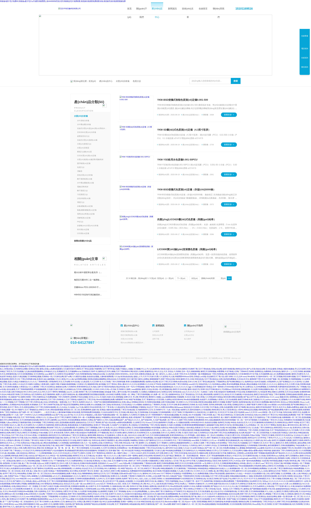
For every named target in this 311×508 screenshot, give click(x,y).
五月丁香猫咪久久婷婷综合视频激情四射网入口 (174, 443)
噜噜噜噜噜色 (87, 473)
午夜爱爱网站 (187, 473)
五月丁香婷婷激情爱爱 (24, 389)
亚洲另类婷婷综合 (176, 435)
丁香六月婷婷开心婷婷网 (66, 397)
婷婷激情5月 (232, 374)
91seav (148, 422)
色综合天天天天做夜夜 (233, 394)
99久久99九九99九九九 (32, 392)
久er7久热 (79, 407)
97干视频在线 (103, 433)
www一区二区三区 (35, 466)
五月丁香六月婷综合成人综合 (36, 402)
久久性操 (262, 456)
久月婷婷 (177, 371)
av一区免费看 (219, 440)
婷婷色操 (14, 456)
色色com (40, 463)
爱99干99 (6, 507)
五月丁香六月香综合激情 (219, 476)
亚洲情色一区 (47, 376)
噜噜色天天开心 (212, 450)
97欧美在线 (235, 389)
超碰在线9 (276, 450)
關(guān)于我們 (141, 11)
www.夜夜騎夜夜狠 (168, 397)
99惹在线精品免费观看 (287, 415)
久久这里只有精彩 (181, 499)
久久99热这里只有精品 (214, 397)
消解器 (79, 171)
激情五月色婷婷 (297, 499)
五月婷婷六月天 (74, 496)
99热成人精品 (31, 481)
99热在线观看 (293, 402)
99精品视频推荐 (166, 468)
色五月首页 (282, 476)
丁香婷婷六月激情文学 (136, 476)
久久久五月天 (79, 415)
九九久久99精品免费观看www (43, 415)
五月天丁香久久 (269, 443)
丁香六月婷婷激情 (82, 448)
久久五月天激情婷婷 (255, 422)
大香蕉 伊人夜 (121, 435)
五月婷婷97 (158, 410)
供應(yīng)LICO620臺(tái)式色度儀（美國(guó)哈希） (186, 219)
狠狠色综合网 (243, 502)
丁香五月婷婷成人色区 (50, 422)
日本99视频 (36, 422)
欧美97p (289, 435)
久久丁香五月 (73, 402)
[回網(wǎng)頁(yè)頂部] (305, 39)
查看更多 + (229, 115)
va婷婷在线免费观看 (124, 422)
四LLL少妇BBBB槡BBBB (107, 466)
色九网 (241, 433)
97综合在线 (240, 392)
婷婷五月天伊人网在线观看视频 (51, 410)
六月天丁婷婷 (176, 412)
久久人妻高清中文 (18, 507)
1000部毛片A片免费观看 (172, 466)
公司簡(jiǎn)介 (189, 331)
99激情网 (97, 369)
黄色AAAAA (111, 379)
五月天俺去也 (74, 463)
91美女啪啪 (204, 476)
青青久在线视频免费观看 (135, 382)
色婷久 (66, 438)
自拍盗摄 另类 (109, 392)
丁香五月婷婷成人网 (219, 374)
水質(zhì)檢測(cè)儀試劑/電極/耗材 (90, 159)
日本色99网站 (221, 443)
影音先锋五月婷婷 (91, 499)
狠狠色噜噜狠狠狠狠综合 (111, 402)
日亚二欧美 (121, 484)
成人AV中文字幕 (189, 461)
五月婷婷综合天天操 (205, 433)
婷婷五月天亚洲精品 (30, 433)
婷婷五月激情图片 (108, 440)
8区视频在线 (167, 389)
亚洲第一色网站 (127, 502)
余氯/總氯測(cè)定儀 (85, 206)
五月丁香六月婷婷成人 (56, 399)
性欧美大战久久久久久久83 (170, 369)
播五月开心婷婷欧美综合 (9, 420)
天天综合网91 (237, 450)
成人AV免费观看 (103, 430)
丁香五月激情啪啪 (171, 481)
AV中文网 (159, 453)
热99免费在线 (165, 417)
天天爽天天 (188, 471)
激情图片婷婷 (58, 504)
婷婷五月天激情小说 (93, 502)
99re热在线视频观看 (191, 399)
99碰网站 (133, 440)
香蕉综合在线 (228, 458)
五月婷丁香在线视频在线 (281, 504)
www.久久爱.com (285, 484)
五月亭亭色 (261, 438)
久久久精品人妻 (91, 466)
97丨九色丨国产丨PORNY (21, 415)
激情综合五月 (283, 384)
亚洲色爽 (285, 479)
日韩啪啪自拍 (78, 489)
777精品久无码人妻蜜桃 (28, 476)
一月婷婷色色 (241, 430)
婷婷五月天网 (175, 433)
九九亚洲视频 (286, 473)
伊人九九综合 (62, 407)
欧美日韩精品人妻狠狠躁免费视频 (195, 466)
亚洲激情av (294, 456)
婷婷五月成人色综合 (26, 456)
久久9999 (209, 484)
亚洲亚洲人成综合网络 (297, 443)
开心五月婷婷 (266, 504)
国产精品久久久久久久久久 (221, 486)
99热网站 (219, 435)
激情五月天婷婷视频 (208, 371)
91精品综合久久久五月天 (225, 496)
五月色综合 (199, 417)
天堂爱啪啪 (212, 399)
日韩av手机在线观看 (217, 473)
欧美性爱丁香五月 (86, 471)
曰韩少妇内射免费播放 (227, 379)
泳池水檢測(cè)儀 (83, 198)
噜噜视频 (62, 392)
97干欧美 (157, 384)
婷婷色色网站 (29, 407)
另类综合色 (96, 440)
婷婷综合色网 (85, 405)
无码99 (211, 405)
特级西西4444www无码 (184, 376)
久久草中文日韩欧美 (108, 448)
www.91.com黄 (72, 392)
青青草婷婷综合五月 (84, 387)
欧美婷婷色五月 (270, 422)
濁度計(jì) (80, 202)
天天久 (5, 491)
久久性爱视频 (63, 443)
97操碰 (26, 399)
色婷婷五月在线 (224, 422)
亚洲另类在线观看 (270, 476)
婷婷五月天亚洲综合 (258, 496)
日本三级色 (106, 405)
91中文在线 (75, 382)
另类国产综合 (13, 476)
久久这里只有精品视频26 (260, 389)
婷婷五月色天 (16, 433)
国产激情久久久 (19, 481)
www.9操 (57, 468)
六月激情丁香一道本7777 (193, 481)
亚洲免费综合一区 (124, 448)
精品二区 (293, 479)
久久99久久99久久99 (100, 389)
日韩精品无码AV (138, 402)
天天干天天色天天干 (209, 494)
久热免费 (123, 476)
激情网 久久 (143, 443)
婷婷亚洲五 (278, 428)
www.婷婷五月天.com (39, 479)
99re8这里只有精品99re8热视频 (21, 491)
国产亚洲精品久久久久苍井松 (290, 382)
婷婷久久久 (183, 402)
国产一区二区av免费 (163, 504)
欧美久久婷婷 (139, 371)
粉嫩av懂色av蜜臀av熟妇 (253, 450)
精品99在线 (120, 387)
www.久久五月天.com (253, 412)
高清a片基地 (254, 435)
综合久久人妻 (14, 425)
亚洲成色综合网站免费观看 (223, 481)
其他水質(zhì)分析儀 (85, 175)
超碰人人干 (138, 376)
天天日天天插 (262, 458)
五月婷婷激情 (223, 445)
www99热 (252, 458)
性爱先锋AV (65, 435)
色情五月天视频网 (278, 440)
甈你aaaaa (178, 407)
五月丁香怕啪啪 (120, 491)
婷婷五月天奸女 (226, 425)
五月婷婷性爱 (272, 387)
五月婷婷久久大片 (206, 440)
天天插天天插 (15, 463)
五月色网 (66, 382)
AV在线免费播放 (74, 420)
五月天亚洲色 (98, 468)
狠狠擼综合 (297, 484)
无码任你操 (287, 412)
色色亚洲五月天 (163, 486)
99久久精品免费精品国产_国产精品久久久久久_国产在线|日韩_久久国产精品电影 (136, 420)
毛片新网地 (172, 445)
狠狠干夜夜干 (252, 405)
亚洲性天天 (115, 476)
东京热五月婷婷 (212, 479)
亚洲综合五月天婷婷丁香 (18, 499)
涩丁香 (72, 438)
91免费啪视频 (51, 397)
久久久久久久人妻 (113, 456)
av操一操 (78, 484)
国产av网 (67, 376)
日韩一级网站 (133, 456)
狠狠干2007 (176, 504)
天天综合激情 (95, 448)
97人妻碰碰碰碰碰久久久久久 (69, 476)
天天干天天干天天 (250, 479)
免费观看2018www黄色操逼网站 (127, 458)
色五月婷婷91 (36, 394)
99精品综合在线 (98, 374)
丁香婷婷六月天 (46, 461)
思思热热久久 (103, 463)
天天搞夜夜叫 (110, 435)
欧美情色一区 (5, 397)
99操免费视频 (298, 468)
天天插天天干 (234, 484)
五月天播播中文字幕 (120, 461)
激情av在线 (44, 369)
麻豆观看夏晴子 (274, 445)
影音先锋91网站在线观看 (233, 397)
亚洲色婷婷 (258, 476)
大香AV (240, 410)
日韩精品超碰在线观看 (294, 394)
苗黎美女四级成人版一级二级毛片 (152, 374)
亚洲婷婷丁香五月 (152, 417)
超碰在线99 (229, 473)
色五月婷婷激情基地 (83, 374)
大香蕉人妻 (81, 502)
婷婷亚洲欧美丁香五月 (197, 438)
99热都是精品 (203, 468)
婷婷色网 (218, 405)
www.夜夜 (195, 440)
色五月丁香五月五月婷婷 (168, 382)
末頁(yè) (194, 278)
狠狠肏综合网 (61, 387)
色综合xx (284, 402)
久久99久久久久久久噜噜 (203, 471)
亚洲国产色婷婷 (232, 402)
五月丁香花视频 (112, 473)
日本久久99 (192, 382)
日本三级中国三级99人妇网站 (137, 379)
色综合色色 (297, 476)
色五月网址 (74, 471)
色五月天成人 (51, 412)
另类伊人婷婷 (69, 433)
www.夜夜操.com (274, 405)
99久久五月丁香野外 (50, 392)
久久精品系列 (119, 407)
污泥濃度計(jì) (82, 194)
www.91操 (208, 417)
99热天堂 (16, 417)
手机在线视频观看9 (245, 466)
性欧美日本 (201, 412)
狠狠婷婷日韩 (92, 384)
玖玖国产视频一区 (273, 379)
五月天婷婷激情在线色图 (29, 420)
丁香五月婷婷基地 (183, 440)
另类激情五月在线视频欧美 (294, 420)
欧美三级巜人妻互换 (270, 484)
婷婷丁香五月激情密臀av (77, 494)
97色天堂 (271, 489)
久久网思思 (289, 494)
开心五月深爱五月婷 (302, 369)
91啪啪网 (180, 397)
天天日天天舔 (5, 392)
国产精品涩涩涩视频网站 (69, 405)
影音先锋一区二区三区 (294, 496)
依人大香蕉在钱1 (6, 369)
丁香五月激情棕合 (11, 412)
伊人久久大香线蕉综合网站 (120, 428)
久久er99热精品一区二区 (253, 425)
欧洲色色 (96, 461)
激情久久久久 (21, 461)
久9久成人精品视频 (7, 453)
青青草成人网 (294, 461)
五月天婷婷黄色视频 (96, 392)
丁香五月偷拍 (210, 443)
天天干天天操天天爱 (150, 376)
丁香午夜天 (34, 440)
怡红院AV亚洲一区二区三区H (128, 466)
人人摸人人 (170, 374)
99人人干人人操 (153, 484)
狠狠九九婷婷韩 (278, 392)
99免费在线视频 (229, 448)
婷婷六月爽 (115, 471)
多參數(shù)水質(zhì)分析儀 (87, 226)
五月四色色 (26, 445)
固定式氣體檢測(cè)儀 (129, 335)
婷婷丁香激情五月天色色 (216, 438)
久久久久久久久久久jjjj (182, 387)
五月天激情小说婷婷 (113, 479)
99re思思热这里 (176, 486)
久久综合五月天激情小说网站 (28, 384)
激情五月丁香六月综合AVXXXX (90, 481)
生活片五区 (134, 374)
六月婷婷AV (71, 387)
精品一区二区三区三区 (279, 389)
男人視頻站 (133, 425)
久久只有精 (106, 382)
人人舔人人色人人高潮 (168, 430)
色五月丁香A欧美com (108, 484)
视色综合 (100, 435)
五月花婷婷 (121, 379)
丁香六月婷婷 (253, 430)
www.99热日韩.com (23, 479)
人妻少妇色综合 (21, 453)
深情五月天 (296, 412)
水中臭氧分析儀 (83, 121)
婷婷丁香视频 (65, 445)
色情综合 (164, 428)
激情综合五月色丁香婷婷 (278, 471)
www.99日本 (62, 420)
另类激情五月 (102, 450)
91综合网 (110, 504)
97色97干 (75, 453)
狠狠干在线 (300, 399)
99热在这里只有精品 (176, 428)
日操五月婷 (216, 461)
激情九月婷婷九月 (129, 433)
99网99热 (92, 438)
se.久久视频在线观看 (181, 422)
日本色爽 (32, 463)
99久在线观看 (132, 392)
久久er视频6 (137, 405)
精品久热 (133, 412)
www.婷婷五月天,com (91, 484)
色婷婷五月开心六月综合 (231, 461)
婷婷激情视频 (46, 453)
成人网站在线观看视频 (48, 443)
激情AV (145, 473)
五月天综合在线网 (292, 392)
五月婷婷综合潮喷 (20, 369)
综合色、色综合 (222, 489)
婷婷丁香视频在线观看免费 (264, 453)
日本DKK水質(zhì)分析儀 (86, 132)
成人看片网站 (218, 471)
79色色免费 (299, 445)
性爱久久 (287, 410)
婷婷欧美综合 (282, 422)
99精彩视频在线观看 (111, 438)
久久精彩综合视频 (79, 376)
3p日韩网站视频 (80, 379)
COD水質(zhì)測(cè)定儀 (86, 156)
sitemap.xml (236, 358)
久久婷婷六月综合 (210, 445)
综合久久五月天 (6, 481)
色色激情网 (228, 407)
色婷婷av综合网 (152, 382)
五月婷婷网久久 (156, 489)
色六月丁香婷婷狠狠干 (153, 415)
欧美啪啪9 (34, 405)
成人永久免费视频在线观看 (280, 374)
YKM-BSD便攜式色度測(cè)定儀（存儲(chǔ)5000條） (186, 189)
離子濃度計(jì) (82, 191)
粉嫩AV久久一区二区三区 (191, 504)
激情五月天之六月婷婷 (89, 476)
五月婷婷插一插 (194, 374)
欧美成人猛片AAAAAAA (124, 445)
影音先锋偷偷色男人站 (234, 440)
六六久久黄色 (60, 379)
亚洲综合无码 (166, 392)
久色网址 (168, 399)
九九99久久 (100, 479)
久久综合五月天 (28, 450)
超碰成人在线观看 (126, 481)
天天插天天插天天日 (107, 397)
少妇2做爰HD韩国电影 (162, 438)
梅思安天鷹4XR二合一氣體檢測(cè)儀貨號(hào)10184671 (90, 280)
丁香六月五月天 (304, 479)
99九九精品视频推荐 (212, 420)
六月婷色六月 (81, 384)
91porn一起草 (190, 502)
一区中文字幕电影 (250, 420)
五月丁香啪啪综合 (31, 410)
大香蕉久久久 (40, 417)
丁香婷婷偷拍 (191, 468)
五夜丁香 (68, 489)
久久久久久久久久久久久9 (278, 481)
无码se (265, 481)
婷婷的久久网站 (87, 420)
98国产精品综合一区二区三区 (132, 468)
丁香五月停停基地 (180, 453)
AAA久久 (120, 494)
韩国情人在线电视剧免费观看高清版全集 (47, 438)
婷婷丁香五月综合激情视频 (287, 502)
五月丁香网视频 (91, 428)
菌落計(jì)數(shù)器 (84, 152)
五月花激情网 (264, 374)
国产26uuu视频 (68, 499)
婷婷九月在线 (219, 428)
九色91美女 (292, 433)
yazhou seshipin (271, 399)
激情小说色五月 (193, 389)
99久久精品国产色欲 (173, 476)
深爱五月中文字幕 (70, 491)
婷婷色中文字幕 (17, 438)
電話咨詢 (304, 48)
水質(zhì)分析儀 (122, 81)
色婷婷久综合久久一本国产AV (90, 402)
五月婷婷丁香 (71, 507)
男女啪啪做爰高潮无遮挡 (74, 450)
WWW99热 (44, 430)
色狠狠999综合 (174, 394)
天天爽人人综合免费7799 (155, 476)
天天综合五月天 (243, 379)
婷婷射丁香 (83, 392)
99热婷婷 (201, 450)
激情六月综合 (305, 456)
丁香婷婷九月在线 (159, 405)
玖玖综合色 (163, 445)
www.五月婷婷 (15, 445)
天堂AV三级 (278, 463)
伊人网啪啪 (266, 494)
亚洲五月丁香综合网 (101, 425)
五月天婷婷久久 (225, 450)
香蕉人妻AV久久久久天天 (127, 384)
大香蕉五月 (294, 458)
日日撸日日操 (264, 430)
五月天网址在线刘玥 (185, 430)
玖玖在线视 (79, 499)
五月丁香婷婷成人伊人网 (136, 484)
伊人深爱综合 (248, 387)
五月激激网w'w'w (74, 371)
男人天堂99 (183, 494)
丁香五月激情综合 (38, 397)
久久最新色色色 (116, 486)
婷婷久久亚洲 (85, 453)
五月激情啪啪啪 (295, 379)
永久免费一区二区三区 (158, 394)
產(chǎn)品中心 (157, 11)
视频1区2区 (284, 397)
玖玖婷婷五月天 (170, 440)
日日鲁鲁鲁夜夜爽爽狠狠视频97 (193, 425)
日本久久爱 (63, 463)
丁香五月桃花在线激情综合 (227, 466)
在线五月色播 (53, 486)
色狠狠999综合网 (168, 384)
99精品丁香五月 (6, 371)
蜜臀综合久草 (9, 494)
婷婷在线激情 (297, 410)
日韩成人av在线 (200, 376)
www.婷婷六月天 (46, 504)
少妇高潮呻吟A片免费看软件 (300, 389)
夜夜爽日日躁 (236, 417)
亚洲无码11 (297, 428)
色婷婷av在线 (97, 443)
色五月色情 (157, 471)
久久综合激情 (139, 481)
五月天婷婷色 (39, 374)
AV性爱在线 (52, 402)
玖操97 (124, 456)
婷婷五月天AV (304, 397)
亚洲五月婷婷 (156, 479)
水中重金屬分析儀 (84, 124)
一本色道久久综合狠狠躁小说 (254, 473)
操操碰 (111, 445)
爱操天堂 (40, 448)
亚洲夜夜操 (62, 494)
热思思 (279, 425)
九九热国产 (114, 425)
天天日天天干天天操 (225, 412)
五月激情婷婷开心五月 (144, 410)
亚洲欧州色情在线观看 (88, 463)
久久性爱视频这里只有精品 (201, 387)
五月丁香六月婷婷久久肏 (44, 502)
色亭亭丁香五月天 (9, 473)
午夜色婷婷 (126, 499)
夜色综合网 (115, 417)
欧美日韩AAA (178, 399)
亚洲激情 (152, 443)
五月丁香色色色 (204, 369)
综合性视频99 (58, 450)
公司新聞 (155, 331)
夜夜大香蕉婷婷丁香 (136, 417)
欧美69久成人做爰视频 (45, 379)
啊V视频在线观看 (138, 448)
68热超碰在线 (134, 504)
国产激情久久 (99, 420)
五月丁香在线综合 (211, 379)
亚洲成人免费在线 (149, 486)
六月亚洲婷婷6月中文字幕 (248, 374)
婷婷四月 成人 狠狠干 (221, 417)
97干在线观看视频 (266, 499)
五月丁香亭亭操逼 (28, 417)
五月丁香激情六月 (255, 443)
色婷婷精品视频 (66, 456)
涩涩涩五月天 (280, 435)
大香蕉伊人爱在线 (13, 440)
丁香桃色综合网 (150, 463)
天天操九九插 (159, 450)
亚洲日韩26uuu (272, 456)
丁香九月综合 (5, 435)
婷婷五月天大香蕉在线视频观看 (146, 445)
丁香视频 (302, 387)
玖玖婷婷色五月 (143, 433)
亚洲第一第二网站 (128, 394)
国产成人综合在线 (108, 422)
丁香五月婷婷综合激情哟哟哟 (24, 458)
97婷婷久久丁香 (201, 489)
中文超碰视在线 (216, 458)
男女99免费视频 (233, 384)
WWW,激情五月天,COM (185, 379)
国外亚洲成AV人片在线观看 (200, 410)
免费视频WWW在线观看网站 (141, 471)
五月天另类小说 (49, 466)
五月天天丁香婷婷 (94, 422)
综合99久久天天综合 (273, 448)
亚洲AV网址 (262, 445)
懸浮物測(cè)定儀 (83, 163)
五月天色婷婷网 (103, 486)
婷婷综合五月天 (99, 473)
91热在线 (270, 486)
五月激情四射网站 (86, 425)
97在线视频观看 (40, 389)
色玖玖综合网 (234, 494)
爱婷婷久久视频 (154, 397)
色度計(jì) (80, 167)
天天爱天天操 (294, 384)
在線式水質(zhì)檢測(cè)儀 (87, 140)
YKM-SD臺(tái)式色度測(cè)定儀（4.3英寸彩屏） (184, 129)
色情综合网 (34, 399)
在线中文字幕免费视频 (144, 438)
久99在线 (211, 489)
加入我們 (187, 339)
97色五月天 (237, 456)
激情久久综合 (147, 389)
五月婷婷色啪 (143, 412)
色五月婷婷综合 (227, 415)
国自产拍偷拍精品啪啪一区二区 (110, 415)
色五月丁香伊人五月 (15, 407)
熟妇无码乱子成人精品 (50, 445)
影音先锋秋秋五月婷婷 (186, 405)
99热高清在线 (146, 502)
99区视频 (286, 463)
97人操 (304, 435)
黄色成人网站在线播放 (248, 384)
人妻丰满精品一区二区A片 (205, 435)
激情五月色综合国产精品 (263, 394)
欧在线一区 (157, 389)
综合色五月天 (87, 468)
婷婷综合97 (252, 438)
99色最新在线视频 (169, 471)
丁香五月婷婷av (188, 489)
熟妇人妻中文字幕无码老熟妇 (104, 387)
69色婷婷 (257, 466)
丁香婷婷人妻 (109, 458)
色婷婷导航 (208, 481)
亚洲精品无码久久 (239, 405)
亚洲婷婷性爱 (305, 392)
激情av (264, 466)
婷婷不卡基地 (293, 422)
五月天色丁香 (18, 428)
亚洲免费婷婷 (86, 410)
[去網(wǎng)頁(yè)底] (305, 72)
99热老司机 (203, 384)
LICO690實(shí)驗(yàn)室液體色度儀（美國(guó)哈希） (187, 249)
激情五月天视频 (219, 402)
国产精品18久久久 (42, 456)
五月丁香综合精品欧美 (206, 382)
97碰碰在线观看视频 (67, 384)
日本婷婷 (35, 430)
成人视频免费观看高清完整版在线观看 (90, 394)
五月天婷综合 (25, 394)
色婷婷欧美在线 (77, 445)
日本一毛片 (186, 371)
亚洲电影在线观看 (78, 486)
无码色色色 (177, 392)
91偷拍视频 (13, 430)
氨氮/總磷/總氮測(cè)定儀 (86, 210)
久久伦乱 (238, 473)
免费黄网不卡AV (121, 399)
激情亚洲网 (91, 435)
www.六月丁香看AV (163, 473)
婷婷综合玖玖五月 (149, 494)
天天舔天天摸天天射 (54, 389)
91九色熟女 (63, 496)
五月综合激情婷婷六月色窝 (162, 422)
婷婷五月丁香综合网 (151, 468)
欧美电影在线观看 (231, 502)
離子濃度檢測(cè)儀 (84, 179)
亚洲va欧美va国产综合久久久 (130, 473)
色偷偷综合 (147, 405)
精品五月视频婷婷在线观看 (236, 438)
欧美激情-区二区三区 (31, 489)
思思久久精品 (13, 382)
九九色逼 (254, 428)
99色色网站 (21, 473)
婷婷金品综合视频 (250, 410)
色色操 (44, 496)
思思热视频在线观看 (67, 422)
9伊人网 (126, 486)
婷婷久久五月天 (213, 463)
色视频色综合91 (154, 392)
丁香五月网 (117, 443)
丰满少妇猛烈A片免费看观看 (224, 392)
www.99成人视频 (114, 499)
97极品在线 (34, 443)
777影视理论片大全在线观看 (151, 466)
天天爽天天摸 (247, 417)
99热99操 (267, 450)
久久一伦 (87, 443)
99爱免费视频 (40, 428)
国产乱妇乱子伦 (225, 479)
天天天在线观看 (231, 399)
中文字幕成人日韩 (231, 371)
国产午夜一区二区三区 (213, 448)
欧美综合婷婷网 (305, 453)
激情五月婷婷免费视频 (165, 463)
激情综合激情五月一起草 (298, 481)
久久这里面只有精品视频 (87, 491)
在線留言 (203, 8)
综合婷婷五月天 (255, 481)
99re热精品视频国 (208, 504)
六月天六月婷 (304, 430)
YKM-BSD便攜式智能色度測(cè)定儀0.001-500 (182, 99)
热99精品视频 (238, 425)
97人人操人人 (270, 491)
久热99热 (67, 504)
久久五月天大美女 (132, 430)
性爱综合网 (293, 491)
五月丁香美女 (111, 384)
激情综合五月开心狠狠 (106, 371)
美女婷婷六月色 (300, 448)
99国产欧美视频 (135, 399)
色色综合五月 (242, 422)
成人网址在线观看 (122, 440)
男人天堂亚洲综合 (229, 410)
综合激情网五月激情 (105, 491)
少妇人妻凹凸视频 (273, 473)
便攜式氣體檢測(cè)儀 (129, 331)
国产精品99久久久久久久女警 (286, 453)
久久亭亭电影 (189, 435)
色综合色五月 (193, 453)
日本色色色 (276, 371)
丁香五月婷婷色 (182, 384)
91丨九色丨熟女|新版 (171, 410)
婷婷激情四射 (251, 448)
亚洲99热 (231, 430)
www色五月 (193, 384)
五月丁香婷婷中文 (303, 376)
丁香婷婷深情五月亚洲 (190, 476)
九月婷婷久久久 (123, 489)
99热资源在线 (185, 496)
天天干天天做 (277, 412)
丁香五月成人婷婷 (9, 384)
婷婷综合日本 (240, 369)
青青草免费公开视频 (18, 484)
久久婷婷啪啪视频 (45, 476)
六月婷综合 (193, 445)
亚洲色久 (141, 440)
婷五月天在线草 (149, 453)
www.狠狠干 (49, 374)
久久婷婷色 (76, 468)
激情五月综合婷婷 (145, 456)
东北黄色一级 (100, 456)
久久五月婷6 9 (95, 382)
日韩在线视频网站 (287, 445)
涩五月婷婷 (25, 440)
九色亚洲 (265, 461)
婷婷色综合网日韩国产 (43, 450)
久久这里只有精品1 (196, 448)
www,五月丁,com (115, 463)
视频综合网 (203, 453)
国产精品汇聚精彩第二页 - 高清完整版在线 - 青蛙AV (186, 456)
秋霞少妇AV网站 (167, 407)
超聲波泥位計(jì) (83, 136)
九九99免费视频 (260, 387)
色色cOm (257, 415)
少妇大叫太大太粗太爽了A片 (138, 435)
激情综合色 (272, 458)
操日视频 (102, 384)
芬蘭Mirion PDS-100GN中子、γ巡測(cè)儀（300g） (90, 287)
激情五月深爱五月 (298, 374)
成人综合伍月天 (217, 491)
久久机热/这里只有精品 (278, 433)
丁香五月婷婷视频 (142, 394)
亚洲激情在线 (104, 476)
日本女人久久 (94, 397)
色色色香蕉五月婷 (73, 458)
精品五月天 (10, 479)
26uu (181, 481)
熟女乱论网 (260, 369)
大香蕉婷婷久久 (272, 382)
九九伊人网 (272, 468)
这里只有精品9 (16, 392)
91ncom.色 (287, 428)
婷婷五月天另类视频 (276, 466)
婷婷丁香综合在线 (168, 379)
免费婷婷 (267, 371)
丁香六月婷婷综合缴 (273, 417)
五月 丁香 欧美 (107, 407)
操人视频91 (159, 481)
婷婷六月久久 (237, 479)
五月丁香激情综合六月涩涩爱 (153, 399)
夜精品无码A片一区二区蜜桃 (27, 486)
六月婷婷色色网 (90, 489)
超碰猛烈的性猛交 (282, 489)
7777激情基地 (58, 461)
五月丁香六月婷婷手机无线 (49, 405)
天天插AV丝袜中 (69, 369)
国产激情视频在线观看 (258, 489)
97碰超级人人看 (91, 415)
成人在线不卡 (91, 486)
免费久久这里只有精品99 (65, 394)
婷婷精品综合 (58, 484)
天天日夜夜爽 (17, 489)
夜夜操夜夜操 (73, 425)
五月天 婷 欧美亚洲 (55, 433)
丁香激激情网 (53, 496)
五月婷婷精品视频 (34, 376)
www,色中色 (68, 415)
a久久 (55, 476)
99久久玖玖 (257, 484)
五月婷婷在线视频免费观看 (85, 479)
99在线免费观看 (222, 504)
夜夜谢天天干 (200, 428)
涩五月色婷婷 (239, 412)
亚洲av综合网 (216, 369)
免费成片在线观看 (203, 486)
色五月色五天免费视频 (259, 402)
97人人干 (144, 369)
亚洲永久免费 (199, 443)
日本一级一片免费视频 (86, 417)
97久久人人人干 (279, 438)
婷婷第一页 (266, 412)
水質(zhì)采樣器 (83, 148)
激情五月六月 (299, 494)
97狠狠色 (142, 407)
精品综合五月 (192, 491)
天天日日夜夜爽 (235, 504)
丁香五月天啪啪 (6, 417)
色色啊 (304, 412)
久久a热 (180, 471)
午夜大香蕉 (200, 397)
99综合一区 (54, 456)
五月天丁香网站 (270, 425)
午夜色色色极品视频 (171, 415)
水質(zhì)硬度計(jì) (84, 144)
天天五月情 (204, 407)
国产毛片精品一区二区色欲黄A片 (21, 502)
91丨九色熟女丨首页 (205, 392)
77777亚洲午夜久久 (282, 486)
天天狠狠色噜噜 (137, 463)
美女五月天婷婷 (115, 433)
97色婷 (285, 461)
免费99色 (124, 417)
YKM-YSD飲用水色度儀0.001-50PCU (177, 159)
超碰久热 (303, 407)
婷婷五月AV (149, 481)
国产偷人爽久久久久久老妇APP (203, 496)
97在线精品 (176, 473)
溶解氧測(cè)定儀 (83, 218)
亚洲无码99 (246, 504)
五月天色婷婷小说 (112, 496)
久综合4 (3, 394)
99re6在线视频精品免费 (105, 399)
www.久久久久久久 (189, 392)
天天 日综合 (168, 371)
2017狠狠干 (19, 410)
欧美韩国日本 (187, 479)
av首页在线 (41, 481)
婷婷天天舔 (262, 405)
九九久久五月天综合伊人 (61, 453)
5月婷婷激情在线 (230, 491)
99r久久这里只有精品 (46, 471)
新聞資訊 (172, 8)
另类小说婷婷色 (40, 491)
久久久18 (291, 399)
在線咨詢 (304, 58)
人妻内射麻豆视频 (64, 412)
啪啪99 (163, 425)
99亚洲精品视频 (33, 461)
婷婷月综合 (31, 448)
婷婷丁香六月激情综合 (164, 491)
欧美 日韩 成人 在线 (29, 471)
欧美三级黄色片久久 (256, 399)
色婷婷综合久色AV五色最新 (255, 382)
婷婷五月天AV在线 (180, 389)
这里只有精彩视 (228, 369)
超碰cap (307, 394)
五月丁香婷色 (71, 399)
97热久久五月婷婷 (179, 458)
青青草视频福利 (6, 399)
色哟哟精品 (293, 397)
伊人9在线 (183, 415)
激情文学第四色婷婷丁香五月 (267, 407)
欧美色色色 (116, 405)
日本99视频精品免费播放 (257, 468)
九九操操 (71, 407)
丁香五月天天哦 (278, 494)
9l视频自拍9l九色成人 (217, 468)
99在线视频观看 (147, 450)
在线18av (168, 461)
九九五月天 (7, 489)
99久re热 (267, 440)
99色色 (233, 422)
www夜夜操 (136, 389)
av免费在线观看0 (55, 369)
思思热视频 (306, 417)
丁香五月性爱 (207, 415)
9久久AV (152, 473)
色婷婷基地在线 (245, 402)
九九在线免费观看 (68, 428)
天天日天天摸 (190, 397)
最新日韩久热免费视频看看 (167, 494)
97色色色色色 (247, 394)
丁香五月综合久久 (269, 502)
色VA (128, 491)
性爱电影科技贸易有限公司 (288, 387)
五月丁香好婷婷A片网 (124, 371)
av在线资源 (248, 453)
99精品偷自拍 (303, 433)
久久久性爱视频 (304, 450)
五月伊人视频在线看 (83, 389)
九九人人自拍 (262, 471)
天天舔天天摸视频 (174, 425)
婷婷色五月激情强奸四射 (21, 422)
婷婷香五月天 (78, 456)
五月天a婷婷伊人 (259, 486)
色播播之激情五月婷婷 (294, 440)
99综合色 (126, 443)
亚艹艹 (5, 502)
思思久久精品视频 (19, 376)
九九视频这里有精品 (203, 461)
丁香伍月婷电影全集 (28, 379)
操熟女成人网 (18, 399)
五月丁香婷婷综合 (98, 453)
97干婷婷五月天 (180, 491)
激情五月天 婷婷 (282, 443)
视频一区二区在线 (146, 496)
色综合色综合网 (175, 489)
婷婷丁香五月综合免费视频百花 (226, 433)
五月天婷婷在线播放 (10, 387)
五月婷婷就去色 (200, 479)
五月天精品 (124, 496)
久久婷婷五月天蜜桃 (136, 415)
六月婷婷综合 (297, 438)
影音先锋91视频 (289, 376)
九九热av (50, 417)
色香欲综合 (25, 443)
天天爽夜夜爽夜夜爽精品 (229, 463)
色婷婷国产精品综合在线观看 (95, 504)
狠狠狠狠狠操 (155, 458)
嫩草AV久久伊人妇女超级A (246, 471)
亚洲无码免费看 (87, 496)
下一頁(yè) (181, 278)
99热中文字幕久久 (46, 440)
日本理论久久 (137, 499)
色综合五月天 (69, 484)
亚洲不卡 (112, 494)
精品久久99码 (230, 471)
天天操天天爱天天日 (232, 435)
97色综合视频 (82, 397)
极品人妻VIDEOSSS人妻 (292, 425)
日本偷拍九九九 (50, 371)
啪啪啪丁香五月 (287, 448)
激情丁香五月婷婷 (186, 420)
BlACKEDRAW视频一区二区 (231, 420)
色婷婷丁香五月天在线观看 (199, 499)
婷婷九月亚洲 (41, 458)
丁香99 (269, 438)
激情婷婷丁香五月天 (257, 379)
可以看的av (226, 389)
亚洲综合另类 (33, 369)
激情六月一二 (286, 371)
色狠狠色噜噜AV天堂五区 (149, 430)
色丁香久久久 (173, 420)
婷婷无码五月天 (54, 435)
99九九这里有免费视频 (111, 502)
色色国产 (203, 399)
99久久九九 (158, 371)
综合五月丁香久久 (153, 407)
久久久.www (274, 397)
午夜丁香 (134, 443)
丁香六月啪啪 (276, 479)
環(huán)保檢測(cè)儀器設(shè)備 (133, 343)
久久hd (185, 448)
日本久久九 (165, 433)
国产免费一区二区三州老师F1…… (32, 412)
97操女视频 (43, 433)
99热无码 (57, 440)
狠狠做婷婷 (245, 389)
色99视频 (284, 379)
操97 (200, 445)
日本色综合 (249, 415)
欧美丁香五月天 (181, 374)
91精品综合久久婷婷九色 (253, 440)
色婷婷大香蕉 (99, 496)
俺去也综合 (250, 407)
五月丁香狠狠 (19, 402)
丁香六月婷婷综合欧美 (289, 450)
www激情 (260, 448)
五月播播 (137, 369)
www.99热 (100, 489)
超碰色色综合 (81, 422)
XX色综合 (212, 466)
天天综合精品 (126, 405)
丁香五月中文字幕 (77, 466)
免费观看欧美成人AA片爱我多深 (39, 484)
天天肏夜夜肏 (263, 420)
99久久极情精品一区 (112, 468)
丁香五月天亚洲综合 (47, 387)
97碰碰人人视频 (126, 369)
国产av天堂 (251, 369)
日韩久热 (305, 428)
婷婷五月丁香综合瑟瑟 (84, 369)
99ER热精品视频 (275, 461)
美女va (165, 489)
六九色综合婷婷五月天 (109, 412)
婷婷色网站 (262, 410)
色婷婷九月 (184, 410)
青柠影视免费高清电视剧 (90, 412)
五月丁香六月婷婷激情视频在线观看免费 (62, 481)
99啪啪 (10, 402)
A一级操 (249, 476)
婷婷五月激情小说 (84, 440)
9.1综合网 (40, 494)
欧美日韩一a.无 (200, 463)
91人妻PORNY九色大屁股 (172, 448)
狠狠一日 (281, 496)
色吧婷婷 (6, 463)
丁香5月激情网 (279, 394)
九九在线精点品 (69, 389)
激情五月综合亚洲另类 (92, 407)
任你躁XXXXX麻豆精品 (133, 494)
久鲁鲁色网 (44, 384)
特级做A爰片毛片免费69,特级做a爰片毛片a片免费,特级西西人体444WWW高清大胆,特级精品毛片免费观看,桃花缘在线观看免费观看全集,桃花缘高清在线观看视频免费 (63, 1)
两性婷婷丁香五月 (53, 428)
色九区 (288, 438)
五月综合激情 (271, 369)
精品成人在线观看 (187, 417)
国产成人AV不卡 (249, 397)
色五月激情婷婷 (49, 394)
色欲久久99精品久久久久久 (14, 496)
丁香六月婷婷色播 (118, 382)
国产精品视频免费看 (275, 410)
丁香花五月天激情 (267, 435)
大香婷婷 (240, 453)
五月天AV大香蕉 (30, 435)
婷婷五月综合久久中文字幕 (98, 494)
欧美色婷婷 (4, 379)
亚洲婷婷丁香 (161, 499)
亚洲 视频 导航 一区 (116, 450)
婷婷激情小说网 (283, 458)
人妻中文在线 (121, 392)
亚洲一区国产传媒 (228, 499)
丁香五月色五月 (233, 443)
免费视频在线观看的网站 (38, 499)
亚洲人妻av (126, 402)
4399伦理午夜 (64, 486)
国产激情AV (38, 468)
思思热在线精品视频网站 (96, 379)
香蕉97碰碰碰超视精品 (237, 445)
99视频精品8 (206, 374)
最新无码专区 (274, 402)
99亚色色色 (199, 379)
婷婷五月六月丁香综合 (282, 499)
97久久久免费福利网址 (73, 461)
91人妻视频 (240, 448)
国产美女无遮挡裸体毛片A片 (198, 458)
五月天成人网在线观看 (203, 394)
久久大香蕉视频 (25, 430)
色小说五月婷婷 (202, 405)
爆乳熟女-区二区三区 (72, 410)
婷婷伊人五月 (59, 502)
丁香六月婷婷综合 (266, 428)
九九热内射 (110, 374)
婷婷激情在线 (11, 374)
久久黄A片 (256, 463)
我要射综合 (231, 453)
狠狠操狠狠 (195, 371)
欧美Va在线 (182, 382)
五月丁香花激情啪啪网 (215, 456)
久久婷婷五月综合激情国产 (65, 374)
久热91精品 (189, 428)
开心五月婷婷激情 (242, 496)
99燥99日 (43, 399)
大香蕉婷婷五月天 (55, 382)
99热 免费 (22, 448)
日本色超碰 (153, 412)
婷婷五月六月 (14, 379)
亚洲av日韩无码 (30, 494)
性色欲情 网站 (265, 392)
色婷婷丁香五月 (128, 479)
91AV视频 (19, 494)
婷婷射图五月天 (264, 479)
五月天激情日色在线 (250, 456)
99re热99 (251, 376)
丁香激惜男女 (221, 382)
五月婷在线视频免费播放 (141, 428)
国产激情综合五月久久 (154, 440)
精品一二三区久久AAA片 (132, 453)
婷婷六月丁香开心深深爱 (138, 461)
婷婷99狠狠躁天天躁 (31, 504)
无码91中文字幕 (136, 486)
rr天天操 (112, 389)
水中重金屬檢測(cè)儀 (85, 183)
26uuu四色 (256, 504)
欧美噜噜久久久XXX (145, 384)
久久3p (117, 376)
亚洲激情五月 (62, 371)
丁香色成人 (17, 450)
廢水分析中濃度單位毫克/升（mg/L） (90, 272)
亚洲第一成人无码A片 (102, 471)
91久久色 (209, 428)
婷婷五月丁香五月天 (269, 415)
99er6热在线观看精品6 (164, 387)
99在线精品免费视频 (173, 450)
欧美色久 (228, 456)
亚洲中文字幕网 (239, 407)
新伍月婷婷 (145, 489)
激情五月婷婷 (243, 399)
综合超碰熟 (60, 507)
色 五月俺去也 (89, 456)
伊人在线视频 (96, 405)
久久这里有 (163, 376)
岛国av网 (126, 463)
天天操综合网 (238, 415)
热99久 (132, 438)
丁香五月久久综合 (276, 420)
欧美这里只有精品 (166, 484)
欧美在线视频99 (90, 450)
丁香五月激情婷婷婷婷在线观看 (96, 445)
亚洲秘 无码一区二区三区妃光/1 (39, 473)
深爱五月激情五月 (51, 463)
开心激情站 (80, 428)
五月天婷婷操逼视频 (256, 491)
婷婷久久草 (168, 453)
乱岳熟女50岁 (303, 502)
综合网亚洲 (48, 468)
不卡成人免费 (256, 494)
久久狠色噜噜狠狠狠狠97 (172, 479)
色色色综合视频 (93, 376)
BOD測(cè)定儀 (83, 229)
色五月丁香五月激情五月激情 (66, 417)
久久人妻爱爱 (33, 387)
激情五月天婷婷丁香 (189, 369)
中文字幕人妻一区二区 (34, 507)
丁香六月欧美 (154, 425)
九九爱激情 (283, 399)
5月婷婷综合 (107, 443)
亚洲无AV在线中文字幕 (217, 453)
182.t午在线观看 (194, 415)
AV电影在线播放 (90, 430)
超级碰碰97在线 (213, 425)
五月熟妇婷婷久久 (189, 412)
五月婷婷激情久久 (245, 486)
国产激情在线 (77, 504)
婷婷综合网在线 (61, 425)
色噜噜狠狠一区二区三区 (291, 417)
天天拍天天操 (36, 445)
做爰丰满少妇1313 (221, 484)
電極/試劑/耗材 (82, 187)
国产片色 (59, 415)
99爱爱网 (220, 371)
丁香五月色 (91, 399)
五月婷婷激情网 (164, 412)
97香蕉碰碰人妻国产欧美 (144, 387)
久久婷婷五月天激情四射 (44, 425)
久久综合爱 (124, 438)
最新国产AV (15, 397)
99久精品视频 (230, 428)
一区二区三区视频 (275, 376)
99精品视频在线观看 (237, 476)
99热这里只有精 (13, 394)
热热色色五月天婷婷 (191, 407)
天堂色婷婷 (245, 435)
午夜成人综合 (76, 473)
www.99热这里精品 (33, 496)
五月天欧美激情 (204, 491)
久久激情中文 (211, 412)
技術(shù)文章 (188, 11)
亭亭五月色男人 (180, 484)
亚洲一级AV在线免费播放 (251, 461)
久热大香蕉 (227, 405)
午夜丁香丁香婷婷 (303, 415)
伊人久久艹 (145, 458)
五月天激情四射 (179, 468)
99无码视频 (155, 428)
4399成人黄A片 (245, 463)
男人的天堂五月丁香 (110, 481)
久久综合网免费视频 (139, 491)
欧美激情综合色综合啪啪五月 (22, 468)
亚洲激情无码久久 (252, 392)
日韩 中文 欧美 (103, 428)
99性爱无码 (143, 397)
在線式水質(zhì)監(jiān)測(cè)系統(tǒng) (92, 128)
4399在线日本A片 (197, 422)
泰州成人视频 (110, 489)
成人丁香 (216, 415)
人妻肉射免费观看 (106, 376)
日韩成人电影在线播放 (285, 369)
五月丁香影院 (234, 489)
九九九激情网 (5, 456)
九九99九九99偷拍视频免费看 (60, 430)
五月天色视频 (18, 371)
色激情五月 (81, 399)
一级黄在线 (62, 402)
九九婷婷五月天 (139, 422)
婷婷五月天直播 (149, 499)
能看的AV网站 (173, 496)
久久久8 (137, 502)
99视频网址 (106, 417)
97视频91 (175, 438)
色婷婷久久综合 (189, 486)
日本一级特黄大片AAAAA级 (223, 387)
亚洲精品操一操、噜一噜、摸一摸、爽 (59, 448)
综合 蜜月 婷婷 (227, 376)
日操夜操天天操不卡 (89, 371)
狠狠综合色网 (5, 433)
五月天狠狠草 (241, 499)
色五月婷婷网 (297, 504)
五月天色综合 (183, 445)
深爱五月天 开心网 (131, 397)
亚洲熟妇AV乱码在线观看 (19, 405)
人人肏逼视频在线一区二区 (236, 468)
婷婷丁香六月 (245, 494)
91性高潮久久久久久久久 (267, 384)
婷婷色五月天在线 (69, 440)
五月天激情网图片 (62, 466)
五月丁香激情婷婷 (121, 504)
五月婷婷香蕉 (143, 425)
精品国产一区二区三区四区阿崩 (257, 433)
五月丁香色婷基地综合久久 (280, 430)
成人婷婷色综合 (263, 397)
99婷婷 (289, 476)
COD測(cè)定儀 (83, 233)
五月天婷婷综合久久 (189, 450)
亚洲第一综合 (253, 499)
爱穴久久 (170, 499)
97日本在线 (193, 402)
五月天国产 (43, 486)
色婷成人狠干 (284, 456)
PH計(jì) (80, 222)
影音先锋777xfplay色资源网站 (15, 466)
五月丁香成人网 (6, 458)
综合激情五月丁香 (213, 376)
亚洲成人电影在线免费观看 (110, 410)
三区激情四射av (194, 494)
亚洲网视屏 (175, 417)
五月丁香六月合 (17, 435)
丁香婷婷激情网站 (62, 471)
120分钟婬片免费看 (112, 394)
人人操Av (151, 491)
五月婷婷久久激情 (124, 389)
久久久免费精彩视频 (200, 473)
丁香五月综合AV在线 (153, 448)
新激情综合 (149, 371)
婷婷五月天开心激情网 (47, 420)
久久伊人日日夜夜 (295, 471)
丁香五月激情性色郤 (284, 468)
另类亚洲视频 (201, 502)
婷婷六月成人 (13, 448)
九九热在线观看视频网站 (33, 371)
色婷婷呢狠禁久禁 (76, 443)
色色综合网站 (272, 496)
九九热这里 (84, 382)
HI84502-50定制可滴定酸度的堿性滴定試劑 (90, 295)
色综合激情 (10, 389)
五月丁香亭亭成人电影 (110, 369)
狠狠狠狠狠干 (155, 379)
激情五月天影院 (282, 491)
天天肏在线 (87, 461)
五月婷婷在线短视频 (152, 402)
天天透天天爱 (243, 491)
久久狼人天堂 (106, 461)
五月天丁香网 (216, 499)
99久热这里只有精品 (132, 450)
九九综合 (297, 435)
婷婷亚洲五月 (217, 410)
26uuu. (302, 402)
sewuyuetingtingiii (241, 458)
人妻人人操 (296, 473)
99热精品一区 (296, 463)
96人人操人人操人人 (142, 479)
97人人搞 (69, 379)
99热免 (99, 438)
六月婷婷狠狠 (252, 445)
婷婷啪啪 (119, 397)
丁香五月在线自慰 (128, 410)
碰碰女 (98, 417)
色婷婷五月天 (218, 394)
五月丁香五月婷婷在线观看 (45, 407)
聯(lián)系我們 (218, 11)
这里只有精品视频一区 (169, 402)
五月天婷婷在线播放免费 (159, 435)
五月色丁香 (177, 461)
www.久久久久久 (55, 499)
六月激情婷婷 (42, 435)
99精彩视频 (133, 496)
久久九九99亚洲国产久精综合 (296, 466)
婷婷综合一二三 (34, 453)
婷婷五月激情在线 (147, 504)
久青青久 (220, 399)
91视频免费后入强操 (156, 461)
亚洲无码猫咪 (29, 428)
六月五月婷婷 (298, 371)
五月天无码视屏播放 (25, 374)
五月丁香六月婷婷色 (54, 491)
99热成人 (304, 473)
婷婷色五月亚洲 (246, 484)
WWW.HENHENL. (122, 374)
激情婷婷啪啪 (223, 494)
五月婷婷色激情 (49, 507)
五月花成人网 (124, 412)
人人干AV (16, 443)
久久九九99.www (239, 376)
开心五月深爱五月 (27, 425)
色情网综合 (259, 371)
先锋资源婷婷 (78, 430)
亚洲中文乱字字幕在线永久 (210, 389)
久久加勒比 (143, 392)
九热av (8, 422)
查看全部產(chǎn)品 (83, 241)
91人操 (171, 376)
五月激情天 (123, 425)
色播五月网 (54, 384)
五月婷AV (99, 458)
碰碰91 (125, 415)
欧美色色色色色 (127, 376)
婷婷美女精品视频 (205, 402)
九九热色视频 (155, 433)
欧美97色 (238, 387)
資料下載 (155, 339)
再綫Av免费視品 (293, 407)
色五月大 (282, 407)
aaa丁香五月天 (267, 463)
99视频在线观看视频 (201, 430)
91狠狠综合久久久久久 (27, 382)
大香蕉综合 (23, 387)
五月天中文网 (172, 405)
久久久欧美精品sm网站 (217, 384)
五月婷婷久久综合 (88, 458)
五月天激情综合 (259, 417)
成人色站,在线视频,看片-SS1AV (52, 489)
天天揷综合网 (58, 376)
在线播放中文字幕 (117, 430)
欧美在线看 (285, 405)
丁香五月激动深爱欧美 (218, 430)
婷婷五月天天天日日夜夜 (184, 463)
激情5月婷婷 (25, 397)
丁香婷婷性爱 (42, 382)
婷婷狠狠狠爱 (66, 468)
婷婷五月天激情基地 (215, 502)
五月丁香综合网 (82, 438)
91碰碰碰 (243, 443)
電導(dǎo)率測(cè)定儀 (86, 214)
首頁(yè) (129, 11)
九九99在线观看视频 (56, 479)
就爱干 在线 (51, 458)
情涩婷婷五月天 (159, 456)
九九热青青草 (154, 369)
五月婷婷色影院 (256, 502)
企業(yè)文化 (189, 335)
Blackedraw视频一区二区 (174, 502)
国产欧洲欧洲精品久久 (235, 382)
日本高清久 (61, 458)
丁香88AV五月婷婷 (246, 371)
